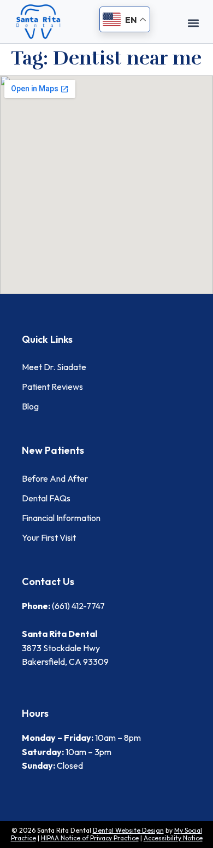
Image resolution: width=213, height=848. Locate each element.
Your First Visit (49, 537)
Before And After (55, 478)
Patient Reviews (52, 386)
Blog (30, 406)
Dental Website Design (128, 830)
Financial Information (61, 517)
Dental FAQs (46, 498)
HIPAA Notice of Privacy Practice (90, 838)
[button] (194, 23)
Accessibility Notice (173, 838)
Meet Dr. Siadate (54, 366)
